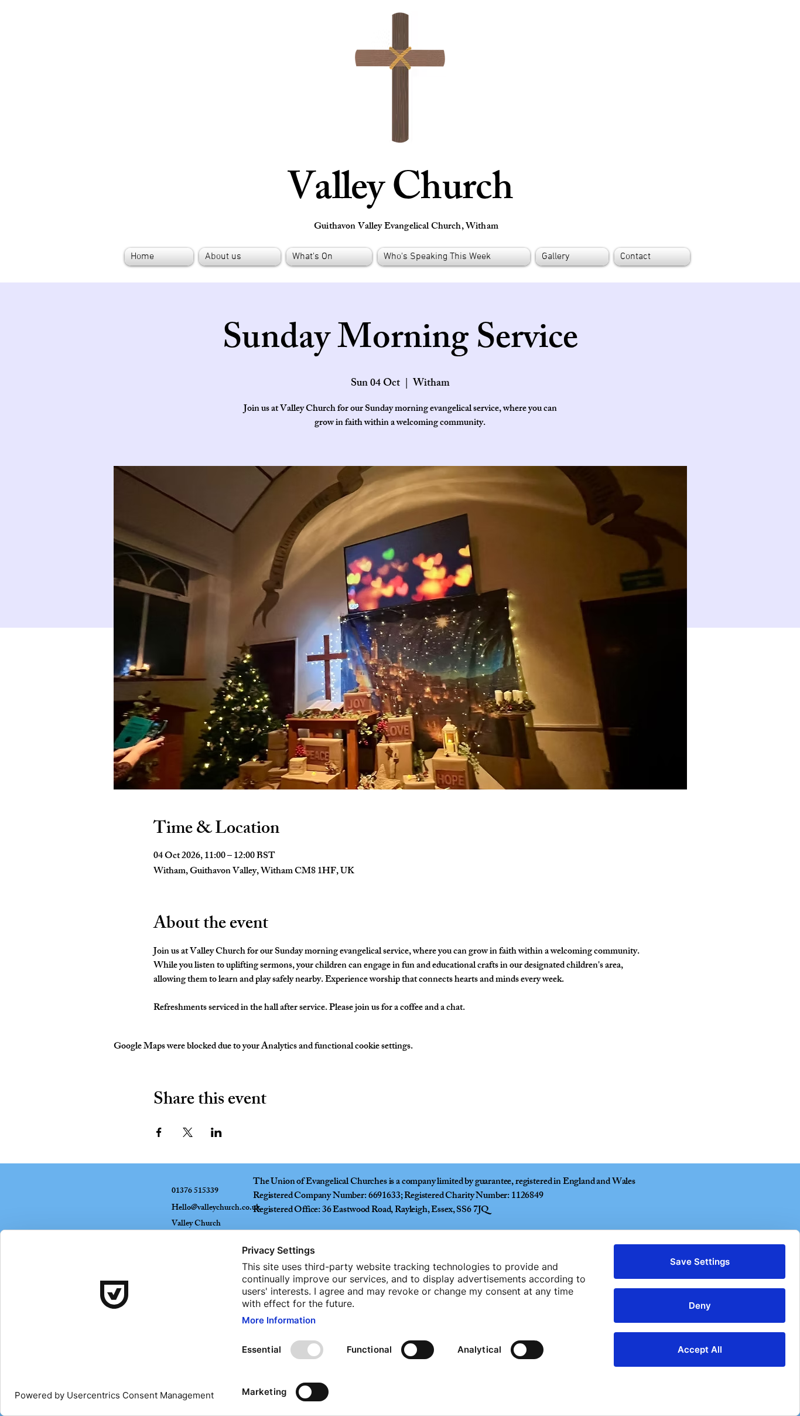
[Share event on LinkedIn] (216, 1132)
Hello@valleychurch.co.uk (216, 1208)
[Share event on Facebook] (159, 1132)
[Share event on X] (187, 1132)
